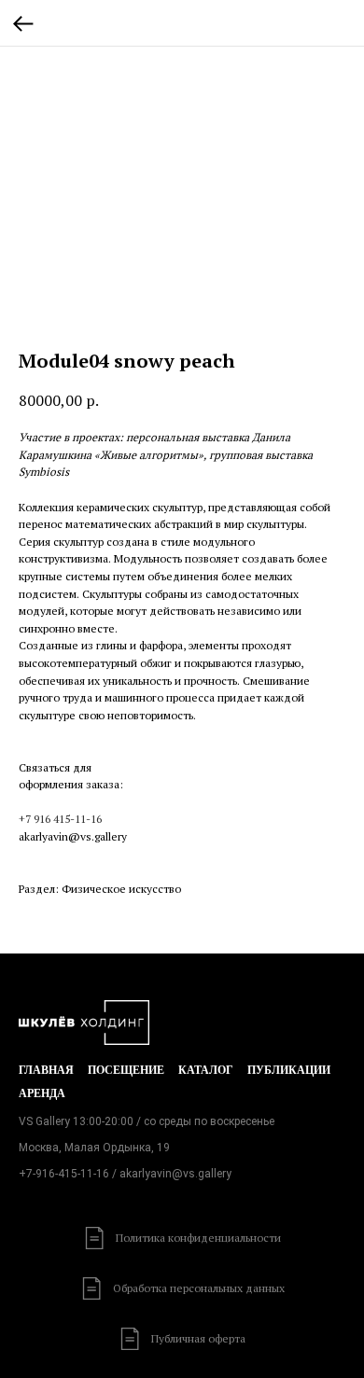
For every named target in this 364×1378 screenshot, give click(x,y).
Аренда (42, 1093)
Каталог (205, 1070)
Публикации (288, 1070)
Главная (46, 1070)
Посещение (126, 1070)
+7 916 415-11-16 (60, 819)
